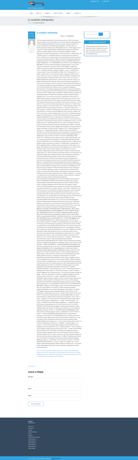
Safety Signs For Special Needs (57, 352)
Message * (31, 376)
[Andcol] (48, 3)
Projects (47, 13)
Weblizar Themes (55, 458)
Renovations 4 (32, 444)
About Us (39, 13)
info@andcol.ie (94, 1)
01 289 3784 (105, 1)
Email (29, 395)
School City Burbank (42, 350)
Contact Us (77, 13)
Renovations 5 (32, 446)
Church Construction (34, 437)
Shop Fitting (31, 448)
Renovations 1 (32, 439)
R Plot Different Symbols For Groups (58, 350)
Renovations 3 (32, 366)
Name (30, 388)
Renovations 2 (32, 441)
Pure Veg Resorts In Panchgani (54, 356)
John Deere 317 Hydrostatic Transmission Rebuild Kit (61, 354)
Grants (68, 13)
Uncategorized (69, 36)
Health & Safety (58, 13)
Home (31, 13)
